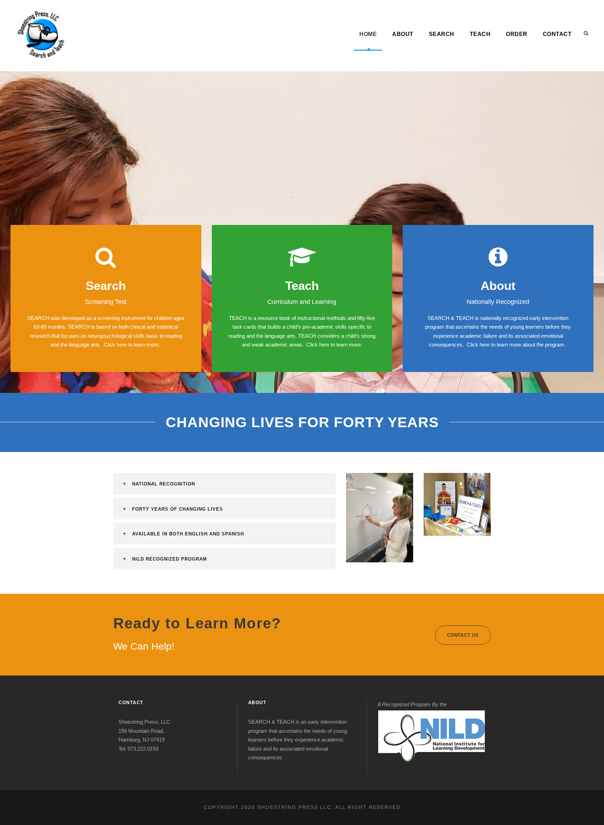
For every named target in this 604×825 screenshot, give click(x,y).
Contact (557, 34)
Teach (480, 34)
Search (441, 34)
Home (368, 34)
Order (516, 34)
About (403, 34)
